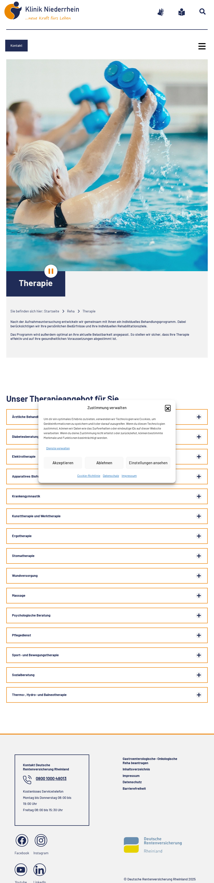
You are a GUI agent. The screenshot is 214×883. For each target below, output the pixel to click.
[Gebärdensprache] (154, 12)
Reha (71, 311)
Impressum (129, 475)
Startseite (51, 311)
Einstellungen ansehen (148, 462)
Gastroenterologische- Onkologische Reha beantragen (150, 761)
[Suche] (196, 11)
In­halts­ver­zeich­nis (136, 769)
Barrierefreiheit (134, 788)
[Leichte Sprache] (175, 12)
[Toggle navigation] (201, 46)
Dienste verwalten (58, 448)
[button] (167, 407)
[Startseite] (44, 13)
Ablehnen (104, 462)
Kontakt (16, 45)
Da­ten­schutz (111, 475)
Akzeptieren (62, 462)
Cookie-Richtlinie (88, 475)
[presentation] (50, 271)
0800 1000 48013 (51, 778)
